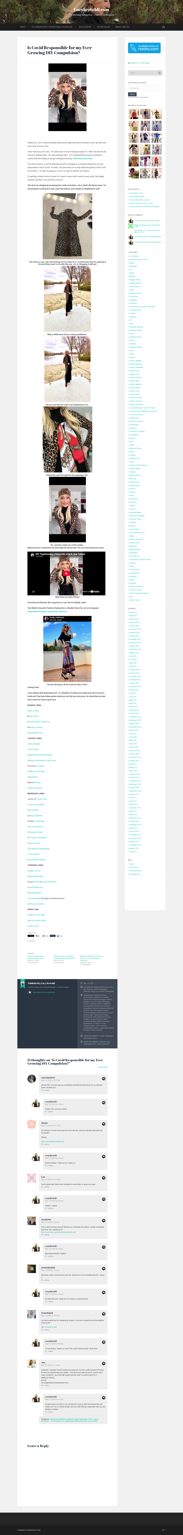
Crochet (132, 313)
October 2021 (134, 683)
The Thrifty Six (135, 556)
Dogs (131, 324)
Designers (133, 317)
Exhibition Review (136, 347)
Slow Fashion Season (137, 533)
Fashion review (135, 394)
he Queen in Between (37, 837)
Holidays (133, 455)
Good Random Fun (35, 733)
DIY (85, 989)
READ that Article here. (83, 158)
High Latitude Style (35, 876)
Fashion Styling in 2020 (92, 1013)
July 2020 (133, 734)
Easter (132, 334)
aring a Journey (36, 727)
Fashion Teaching (136, 401)
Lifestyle (87, 991)
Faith (131, 350)
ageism (132, 263)
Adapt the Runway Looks (103, 987)
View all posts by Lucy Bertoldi (43, 992)
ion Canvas (39, 766)
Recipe (132, 495)
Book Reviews (135, 286)
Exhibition (133, 344)
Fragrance (133, 428)
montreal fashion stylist (93, 1021)
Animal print (88, 995)
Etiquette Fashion (136, 337)
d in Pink (36, 882)
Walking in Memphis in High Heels (41, 760)
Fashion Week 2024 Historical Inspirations (144, 207)
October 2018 (134, 788)
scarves (103, 1026)
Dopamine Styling (136, 330)
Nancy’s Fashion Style (36, 920)
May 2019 (133, 764)
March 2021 (134, 707)
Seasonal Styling (135, 512)
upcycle (99, 1030)
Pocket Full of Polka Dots (39, 722)
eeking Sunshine (36, 815)
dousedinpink (47, 1313)
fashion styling (102, 1010)
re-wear (102, 1023)
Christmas (133, 303)
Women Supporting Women (139, 593)
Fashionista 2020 (90, 1017)
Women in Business (136, 586)
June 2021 (133, 697)
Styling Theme (134, 543)
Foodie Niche (134, 425)
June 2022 (133, 659)
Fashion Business (136, 364)
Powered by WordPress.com (28, 1530)
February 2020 (135, 750)
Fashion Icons (134, 374)
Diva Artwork (85, 27)
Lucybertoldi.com (91, 9)
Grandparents (134, 435)
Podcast (132, 492)
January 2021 (134, 713)
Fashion (90, 989)
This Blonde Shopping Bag (38, 849)
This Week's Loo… (140, 230)
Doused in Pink (51, 1327)
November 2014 (135, 818)
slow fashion (134, 529)
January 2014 (134, 831)
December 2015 (135, 808)
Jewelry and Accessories (138, 465)
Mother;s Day (134, 482)
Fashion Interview (136, 377)
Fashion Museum (136, 384)
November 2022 (135, 643)
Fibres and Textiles (136, 421)
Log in (132, 864)
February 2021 (135, 710)
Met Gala (133, 479)
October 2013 (134, 842)
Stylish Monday (135, 549)
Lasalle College (135, 468)
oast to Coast (34, 843)
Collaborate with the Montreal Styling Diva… (52, 27)
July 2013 (133, 852)
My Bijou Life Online (35, 904)
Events (132, 340)
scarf (97, 1026)
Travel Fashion (135, 570)
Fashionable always (101, 1015)
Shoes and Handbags (137, 516)
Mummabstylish (34, 893)
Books (132, 290)
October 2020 (134, 724)
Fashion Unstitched (136, 404)
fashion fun (99, 1006)
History (132, 452)
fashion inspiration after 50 (103, 1008)
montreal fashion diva (98, 1019)
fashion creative (90, 1004)
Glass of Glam (33, 711)
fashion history (135, 371)
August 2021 (134, 690)
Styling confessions (136, 539)
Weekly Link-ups (122, 27)
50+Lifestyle (88, 987)
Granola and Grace (35, 832)
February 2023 (135, 633)
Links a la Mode (33, 744)
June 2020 (133, 737)
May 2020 (133, 740)
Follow (132, 94)
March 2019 (134, 771)
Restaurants (134, 499)
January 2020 (134, 754)
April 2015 (133, 815)
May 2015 (133, 811)
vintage (132, 580)
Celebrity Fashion (136, 293)
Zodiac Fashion (135, 600)
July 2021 (133, 693)
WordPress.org (135, 874)
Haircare (132, 438)
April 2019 (133, 767)
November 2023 (135, 629)
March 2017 (134, 804)
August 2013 (134, 848)
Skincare (132, 526)
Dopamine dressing (136, 327)
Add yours (102, 1067)
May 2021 (133, 700)
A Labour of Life (34, 871)
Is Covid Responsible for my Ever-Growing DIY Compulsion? (60, 50)
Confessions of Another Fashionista (142, 307)
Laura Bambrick (48, 1078)
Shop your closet (97, 991)
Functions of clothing (137, 431)
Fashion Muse (134, 381)
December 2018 (135, 781)
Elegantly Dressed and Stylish (39, 755)
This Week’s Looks (136, 193)
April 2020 (133, 744)
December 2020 (135, 717)
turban (92, 1030)
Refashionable (89, 1026)
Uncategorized (135, 573)
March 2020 (134, 747)
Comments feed (135, 871)
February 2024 (135, 622)
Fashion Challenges (136, 367)
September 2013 (135, 845)
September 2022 (135, 649)
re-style (96, 1023)
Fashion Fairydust (34, 788)
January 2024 (134, 626)
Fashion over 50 (90, 1010)
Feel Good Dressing (136, 415)
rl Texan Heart (41, 799)
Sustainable (109, 991)
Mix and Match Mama (36, 860)
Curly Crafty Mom (49, 882)
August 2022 (134, 653)
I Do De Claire (32, 749)
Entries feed (134, 867)
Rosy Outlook (33, 810)
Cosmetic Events (135, 310)
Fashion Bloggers (100, 989)
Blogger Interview (136, 283)
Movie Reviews (135, 485)
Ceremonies (134, 297)
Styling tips (133, 546)
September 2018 (135, 791)
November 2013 (135, 838)
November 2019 (135, 757)
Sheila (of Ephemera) (141, 225)
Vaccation (133, 576)
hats (131, 441)
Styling (132, 536)
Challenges (133, 300)
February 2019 (135, 774)
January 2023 (134, 636)
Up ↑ (164, 1530)
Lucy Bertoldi (138, 221)
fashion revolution (136, 398)
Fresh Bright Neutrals (137, 196)
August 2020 (134, 730)
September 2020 (135, 727)
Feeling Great (134, 418)
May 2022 (133, 663)
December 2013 (135, 835)
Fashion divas (89, 1006)
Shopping (133, 522)
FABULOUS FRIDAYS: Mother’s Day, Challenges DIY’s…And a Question (97, 1043)
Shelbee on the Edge (36, 771)
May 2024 (133, 612)
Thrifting (132, 563)
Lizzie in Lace (33, 926)
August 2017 (134, 794)
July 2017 (133, 798)
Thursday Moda (34, 898)
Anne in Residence (35, 826)
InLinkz (132, 462)
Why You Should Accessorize (140, 200)
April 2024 (133, 616)
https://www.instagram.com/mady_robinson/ (47, 611)
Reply (103, 1078)
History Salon (103, 27)
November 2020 (135, 720)
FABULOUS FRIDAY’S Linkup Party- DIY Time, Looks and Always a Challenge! (91, 958)
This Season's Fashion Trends (140, 559)
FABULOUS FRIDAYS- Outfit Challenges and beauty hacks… (98, 1037)
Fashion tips (88, 1015)
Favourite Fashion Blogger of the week (143, 411)
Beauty (132, 273)
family (132, 354)
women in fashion (136, 590)
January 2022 (134, 673)
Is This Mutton (33, 854)
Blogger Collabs (135, 280)
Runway (132, 506)
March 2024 (134, 619)
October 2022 (134, 646)
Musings (37, 782)
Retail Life (133, 502)
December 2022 (135, 639)
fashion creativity (103, 1004)
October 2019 (134, 761)
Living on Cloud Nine (35, 804)
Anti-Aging (133, 266)
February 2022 (135, 670)
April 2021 (133, 703)
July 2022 (133, 656)
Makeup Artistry (135, 475)
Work (131, 597)
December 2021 (135, 676)
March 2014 (134, 828)
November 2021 (135, 680)
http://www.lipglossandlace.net (52, 1141)
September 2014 (135, 825)
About (23, 27)
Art (131, 270)
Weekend (133, 583)
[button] (133, 114)
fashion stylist (107, 1013)
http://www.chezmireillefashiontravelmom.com (58, 1232)
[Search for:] (145, 73)
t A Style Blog (38, 821)
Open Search (163, 27)
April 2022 (133, 666)
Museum (133, 489)
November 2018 (135, 784)
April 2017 (133, 801)
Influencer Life (135, 458)
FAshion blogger (99, 999)
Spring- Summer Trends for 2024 (141, 203)
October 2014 (134, 821)
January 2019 (134, 777)
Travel (132, 566)
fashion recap (134, 391)
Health (132, 445)
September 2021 (135, 686)
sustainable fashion (91, 1028)
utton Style (33, 716)
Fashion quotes (135, 388)
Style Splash (32, 777)
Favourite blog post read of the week (142, 408)
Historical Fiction (135, 448)
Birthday (132, 276)
